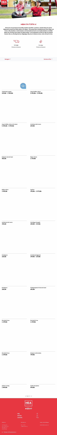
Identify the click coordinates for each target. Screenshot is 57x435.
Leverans (19, 417)
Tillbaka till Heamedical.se (9, 432)
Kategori (7, 59)
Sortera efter (47, 59)
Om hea (19, 415)
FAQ (18, 413)
